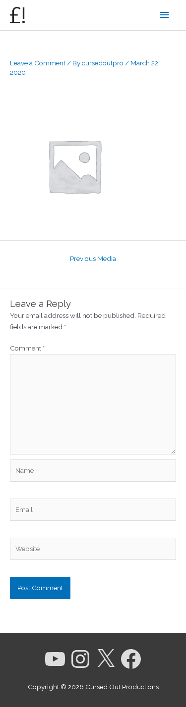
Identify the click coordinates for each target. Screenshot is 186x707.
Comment (27, 348)
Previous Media (93, 258)
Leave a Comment (37, 63)
